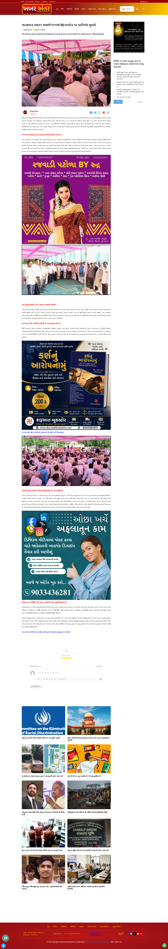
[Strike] (47, 679)
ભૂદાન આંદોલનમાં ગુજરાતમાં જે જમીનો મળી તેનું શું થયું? (47, 432)
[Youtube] (137, 933)
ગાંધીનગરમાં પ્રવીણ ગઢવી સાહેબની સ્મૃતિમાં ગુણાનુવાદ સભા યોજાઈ (50, 632)
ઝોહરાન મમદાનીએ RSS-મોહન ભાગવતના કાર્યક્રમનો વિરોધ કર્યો (43, 813)
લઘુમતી (83, 9)
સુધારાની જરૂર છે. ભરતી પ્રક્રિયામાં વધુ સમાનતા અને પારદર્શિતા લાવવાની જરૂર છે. (130, 84)
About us (37, 2)
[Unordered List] (52, 679)
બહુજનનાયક (112, 9)
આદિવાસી (69, 9)
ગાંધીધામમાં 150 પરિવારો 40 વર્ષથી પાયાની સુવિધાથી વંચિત (87, 812)
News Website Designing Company (97, 942)
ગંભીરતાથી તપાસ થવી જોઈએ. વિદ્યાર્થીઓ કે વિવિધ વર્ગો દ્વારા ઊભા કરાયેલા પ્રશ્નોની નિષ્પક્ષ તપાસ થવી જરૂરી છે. (129, 76)
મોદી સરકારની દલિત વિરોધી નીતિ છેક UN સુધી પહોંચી (41, 738)
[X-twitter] (134, 933)
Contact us (52, 2)
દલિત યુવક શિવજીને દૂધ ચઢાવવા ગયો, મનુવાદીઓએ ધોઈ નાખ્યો (42, 887)
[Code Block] (57, 679)
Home (22, 2)
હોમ (57, 9)
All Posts (33, 114)
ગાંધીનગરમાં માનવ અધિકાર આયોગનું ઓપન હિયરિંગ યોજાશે (86, 887)
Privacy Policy (30, 2)
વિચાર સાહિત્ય (102, 9)
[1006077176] (66, 429)
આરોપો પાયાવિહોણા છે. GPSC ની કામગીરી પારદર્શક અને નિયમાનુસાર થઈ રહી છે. (130, 92)
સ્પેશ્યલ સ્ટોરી (92, 9)
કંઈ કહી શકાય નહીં (123, 97)
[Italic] (41, 679)
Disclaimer (45, 2)
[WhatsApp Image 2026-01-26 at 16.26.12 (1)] (129, 52)
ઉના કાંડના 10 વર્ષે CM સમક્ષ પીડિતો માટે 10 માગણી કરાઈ (42, 850)
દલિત (62, 9)
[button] (143, 9)
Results (140, 102)
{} (63, 679)
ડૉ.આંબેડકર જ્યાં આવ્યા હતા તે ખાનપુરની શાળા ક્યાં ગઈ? (42, 776)
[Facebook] (131, 933)
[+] (66, 679)
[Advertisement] (84, 908)
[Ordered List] (49, 679)
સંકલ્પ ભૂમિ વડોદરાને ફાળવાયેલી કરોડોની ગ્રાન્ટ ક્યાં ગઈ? (88, 850)
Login (100, 666)
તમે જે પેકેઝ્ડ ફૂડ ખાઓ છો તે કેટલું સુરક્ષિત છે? (84, 776)
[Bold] (38, 679)
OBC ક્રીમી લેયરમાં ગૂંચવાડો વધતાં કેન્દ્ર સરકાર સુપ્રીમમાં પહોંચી (88, 739)
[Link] (60, 679)
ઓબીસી (76, 9)
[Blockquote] (55, 679)
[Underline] (44, 679)
